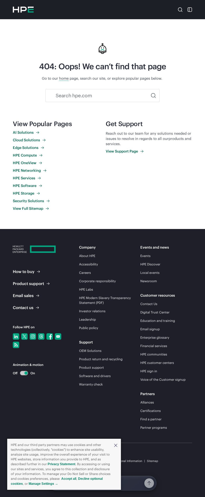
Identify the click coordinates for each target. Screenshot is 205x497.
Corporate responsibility (97, 281)
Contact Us (148, 304)
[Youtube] (58, 336)
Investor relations (92, 311)
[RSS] (16, 345)
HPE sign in (148, 371)
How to (23, 271)
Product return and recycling (101, 359)
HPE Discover (150, 264)
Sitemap (152, 461)
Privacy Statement (61, 464)
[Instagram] (33, 336)
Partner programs (153, 428)
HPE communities (153, 354)
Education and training (157, 321)
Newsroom (148, 281)
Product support (91, 367)
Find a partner (151, 419)
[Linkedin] (16, 336)
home (64, 78)
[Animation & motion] (24, 373)
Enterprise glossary (154, 337)
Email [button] (23, 295)
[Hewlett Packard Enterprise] (23, 10)
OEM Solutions (90, 351)
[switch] (21, 373)
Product (28, 283)
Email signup (150, 329)
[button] (115, 445)
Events (145, 256)
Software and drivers (95, 376)
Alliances (147, 402)
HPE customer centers (157, 363)
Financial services (153, 346)
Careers (85, 273)
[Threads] (41, 336)
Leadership (87, 319)
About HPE (87, 256)
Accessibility (88, 264)
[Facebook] (49, 336)
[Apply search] (153, 95)
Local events (150, 273)
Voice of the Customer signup (163, 380)
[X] (24, 336)
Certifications (150, 411)
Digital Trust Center (155, 312)
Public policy (88, 328)
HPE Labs (86, 289)
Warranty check (91, 384)
